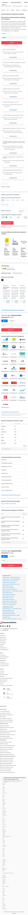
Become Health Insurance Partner (6, 761)
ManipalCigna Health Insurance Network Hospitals (24, 252)
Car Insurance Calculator (5, 713)
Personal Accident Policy (6, 490)
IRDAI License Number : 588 (11, 779)
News (3, 4)
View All (25, 445)
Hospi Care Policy (5, 487)
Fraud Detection (3, 658)
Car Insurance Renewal (4, 711)
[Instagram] (5, 626)
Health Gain (4, 459)
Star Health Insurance (7, 608)
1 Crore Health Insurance (15, 579)
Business (2, 646)
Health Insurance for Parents (8, 596)
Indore (2, 429)
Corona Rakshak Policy (6, 480)
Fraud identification (4, 674)
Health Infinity (4, 473)
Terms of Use (2, 662)
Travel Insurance (3, 647)
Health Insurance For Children (8, 599)
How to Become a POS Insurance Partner (8, 765)
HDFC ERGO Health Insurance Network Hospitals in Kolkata (9, 530)
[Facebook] (1, 626)
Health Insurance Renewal (17, 591)
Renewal (18, 10)
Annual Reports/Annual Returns (6, 678)
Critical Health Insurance (5, 732)
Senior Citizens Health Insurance (6, 738)
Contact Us (2, 671)
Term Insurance (3, 642)
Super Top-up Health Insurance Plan (10, 589)
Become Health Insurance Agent (8, 503)
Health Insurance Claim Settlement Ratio (11, 584)
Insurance (4, 2)
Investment (2, 644)
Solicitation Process (4, 680)
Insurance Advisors (16, 2)
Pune (2, 434)
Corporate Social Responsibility (6, 685)
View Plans (11, 330)
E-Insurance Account (4, 665)
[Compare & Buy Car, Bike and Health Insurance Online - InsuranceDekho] (8, 623)
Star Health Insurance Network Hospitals (15, 251)
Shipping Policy (3, 660)
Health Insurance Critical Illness (9, 582)
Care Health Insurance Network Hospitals (7, 251)
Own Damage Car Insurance (5, 718)
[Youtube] (3, 626)
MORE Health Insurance (6, 466)
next (6, 183)
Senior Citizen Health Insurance (9, 594)
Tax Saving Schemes (4, 649)
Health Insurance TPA (7, 591)
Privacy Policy (2, 655)
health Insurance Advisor (8, 585)
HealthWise (3, 470)
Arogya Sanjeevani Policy (7, 483)
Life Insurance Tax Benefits (5, 752)
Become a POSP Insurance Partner (6, 758)
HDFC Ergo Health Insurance (8, 610)
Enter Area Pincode (21, 211)
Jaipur (2, 437)
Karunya (20, 618)
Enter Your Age (5, 204)
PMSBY (18, 615)
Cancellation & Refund (4, 663)
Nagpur (2, 440)
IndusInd (3, 10)
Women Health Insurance (8, 597)
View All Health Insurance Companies (9, 412)
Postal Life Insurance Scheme (6, 742)
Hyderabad (3, 432)
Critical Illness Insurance (6, 463)
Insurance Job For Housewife (5, 768)
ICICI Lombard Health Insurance (9, 613)
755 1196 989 (5, 630)
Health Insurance (6, 577)
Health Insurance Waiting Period (9, 604)
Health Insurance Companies (8, 587)
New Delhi (3, 443)
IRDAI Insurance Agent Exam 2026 (6, 767)
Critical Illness (24, 10)
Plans (8, 10)
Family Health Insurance (7, 592)
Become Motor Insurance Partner (6, 760)
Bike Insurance (3, 637)
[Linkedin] (7, 626)
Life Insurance (2, 640)
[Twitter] (9, 626)
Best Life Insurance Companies (6, 749)
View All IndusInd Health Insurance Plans (10, 495)
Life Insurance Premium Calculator (7, 754)
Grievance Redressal (4, 656)
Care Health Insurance (16, 608)
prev (2, 183)
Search (12, 43)
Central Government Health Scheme (10, 618)
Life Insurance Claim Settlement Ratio (7, 745)
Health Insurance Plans (15, 577)
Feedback (2, 673)
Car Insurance (3, 635)
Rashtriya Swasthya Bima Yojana (9, 615)
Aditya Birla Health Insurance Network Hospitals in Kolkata (9, 538)
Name (3, 325)
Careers (1, 683)
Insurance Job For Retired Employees (7, 772)
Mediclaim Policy (6, 579)
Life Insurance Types (4, 743)
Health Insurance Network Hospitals (10, 602)
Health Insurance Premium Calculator (10, 580)
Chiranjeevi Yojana (6, 617)
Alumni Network (3, 681)
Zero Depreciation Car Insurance (6, 714)
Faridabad (3, 426)
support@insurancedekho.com (10, 628)
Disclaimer (2, 676)
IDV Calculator (3, 716)
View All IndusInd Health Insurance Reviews (12, 310)
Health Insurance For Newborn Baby (10, 601)
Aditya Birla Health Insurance (8, 612)
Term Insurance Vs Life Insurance (6, 747)
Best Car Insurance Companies (6, 722)
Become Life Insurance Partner (6, 763)
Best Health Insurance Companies (7, 727)
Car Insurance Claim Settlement (6, 720)
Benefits (12, 10)
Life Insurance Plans (4, 750)
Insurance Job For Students (5, 770)
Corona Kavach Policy (6, 476)
